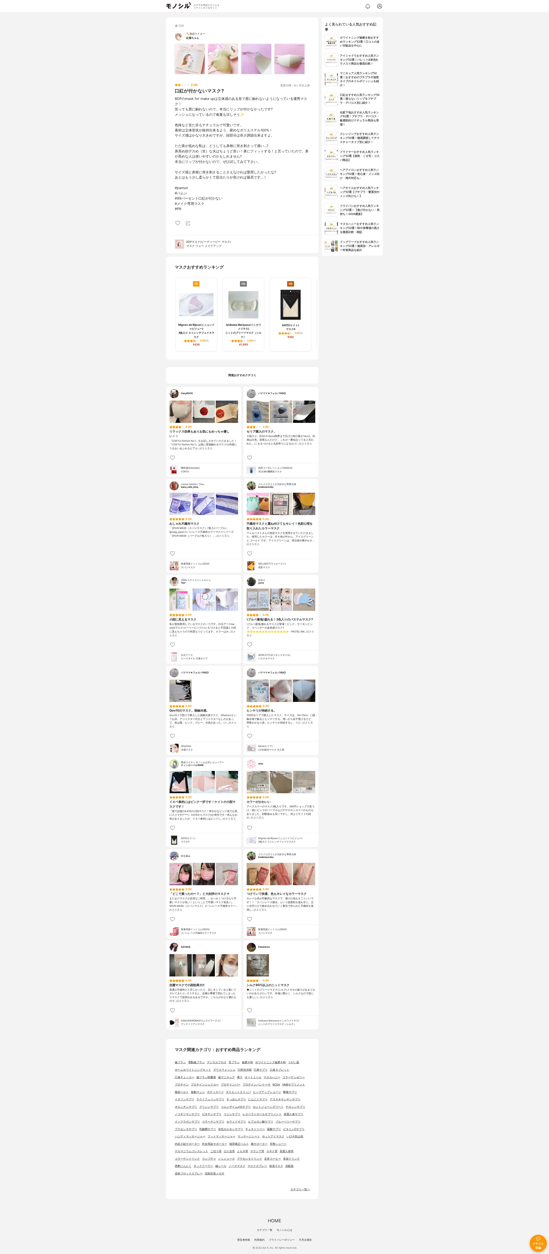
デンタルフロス (216, 1062)
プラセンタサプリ (186, 1129)
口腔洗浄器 (245, 1069)
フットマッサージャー (221, 1136)
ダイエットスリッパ (238, 1092)
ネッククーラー (203, 1166)
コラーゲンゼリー (293, 1077)
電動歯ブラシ (196, 1062)
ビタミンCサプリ (294, 1129)
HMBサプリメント (293, 1084)
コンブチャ (209, 1158)
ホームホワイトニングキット (193, 1069)
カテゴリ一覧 (264, 1229)
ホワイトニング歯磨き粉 (270, 1062)
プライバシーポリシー (282, 1239)
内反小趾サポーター (187, 1144)
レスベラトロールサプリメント (262, 1114)
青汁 (240, 1077)
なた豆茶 (229, 1151)
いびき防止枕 (295, 1136)
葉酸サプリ (274, 1129)
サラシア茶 (257, 1151)
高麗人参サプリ (293, 1114)
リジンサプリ (232, 1114)
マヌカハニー (272, 1077)
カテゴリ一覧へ (300, 1189)
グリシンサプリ (209, 1106)
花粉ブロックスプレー (189, 1173)
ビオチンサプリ (212, 1114)
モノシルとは (284, 1229)
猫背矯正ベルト (239, 1144)
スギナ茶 (272, 1151)
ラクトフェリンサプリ (210, 1099)
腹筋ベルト (182, 1092)
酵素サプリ (290, 1092)
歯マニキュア (226, 1077)
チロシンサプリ (295, 1106)
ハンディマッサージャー (190, 1136)
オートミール (253, 1077)
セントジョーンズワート (268, 1106)
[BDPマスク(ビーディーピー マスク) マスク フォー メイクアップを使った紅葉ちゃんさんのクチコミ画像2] (223, 59)
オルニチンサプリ (186, 1106)
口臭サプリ (261, 1069)
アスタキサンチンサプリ (285, 1099)
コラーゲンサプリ (213, 1121)
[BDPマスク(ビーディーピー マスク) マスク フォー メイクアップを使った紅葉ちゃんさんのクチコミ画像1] (190, 59)
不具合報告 (305, 1239)
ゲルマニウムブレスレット (191, 1151)
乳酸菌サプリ (207, 1129)
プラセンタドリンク (249, 1158)
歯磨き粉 (247, 1062)
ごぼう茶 (216, 1151)
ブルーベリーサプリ (287, 1121)
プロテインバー (230, 1084)
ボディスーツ (215, 1092)
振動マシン (198, 1092)
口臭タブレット (279, 1069)
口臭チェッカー (184, 1077)
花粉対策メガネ (214, 1173)
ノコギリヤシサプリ (187, 1114)
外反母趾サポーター (214, 1144)
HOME (274, 1220)
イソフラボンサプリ (187, 1121)
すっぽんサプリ (236, 1099)
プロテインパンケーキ (256, 1084)
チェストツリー (255, 1129)
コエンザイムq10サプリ (236, 1106)
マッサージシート (249, 1136)
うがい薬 (293, 1062)
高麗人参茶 (287, 1151)
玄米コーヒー (272, 1158)
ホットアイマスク (273, 1136)
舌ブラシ (234, 1062)
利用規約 (259, 1239)
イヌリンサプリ (184, 1099)
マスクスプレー (257, 1166)
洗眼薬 (289, 1166)
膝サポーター (259, 1144)
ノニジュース (226, 1158)
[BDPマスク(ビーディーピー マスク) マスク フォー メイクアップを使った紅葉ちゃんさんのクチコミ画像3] (256, 59)
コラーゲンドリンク (187, 1158)
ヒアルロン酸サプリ (260, 1121)
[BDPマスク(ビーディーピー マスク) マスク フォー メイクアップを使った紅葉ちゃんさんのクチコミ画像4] (289, 59)
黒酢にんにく (183, 1166)
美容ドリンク (291, 1158)
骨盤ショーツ (278, 1144)
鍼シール (220, 1166)
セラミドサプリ (236, 1121)
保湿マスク (276, 1166)
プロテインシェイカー (205, 1084)
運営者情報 (243, 1239)
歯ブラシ (180, 1062)
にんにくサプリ (258, 1099)
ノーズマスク (237, 1166)
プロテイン (182, 1084)
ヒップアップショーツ (267, 1092)
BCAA (276, 1084)
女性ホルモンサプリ (230, 1129)
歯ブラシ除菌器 (206, 1077)
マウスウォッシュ (224, 1069)
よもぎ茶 (242, 1151)
